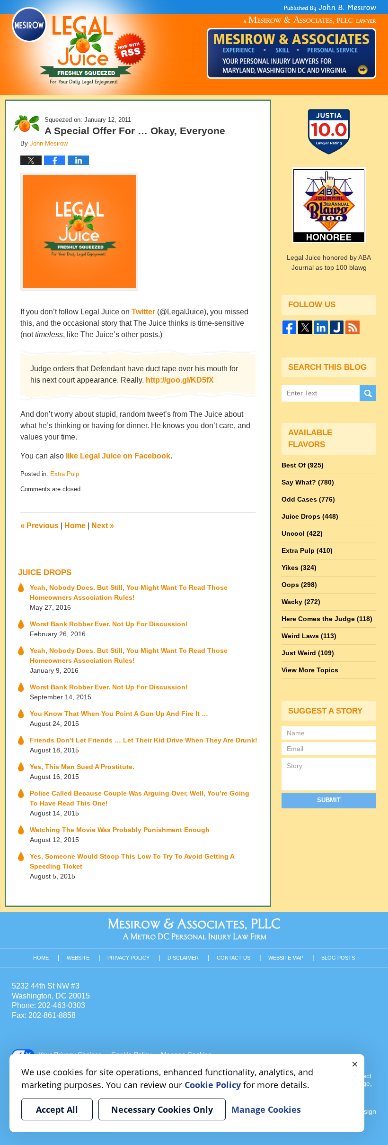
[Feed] (352, 327)
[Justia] (336, 327)
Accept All (57, 1109)
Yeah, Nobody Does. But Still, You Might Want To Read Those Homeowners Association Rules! (129, 592)
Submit (329, 800)
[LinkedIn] (321, 327)
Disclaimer (183, 958)
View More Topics (310, 670)
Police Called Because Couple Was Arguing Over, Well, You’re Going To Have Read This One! (139, 798)
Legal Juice (79, 46)
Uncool (302, 533)
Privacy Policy (128, 958)
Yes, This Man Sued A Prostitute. (82, 766)
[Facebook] (289, 327)
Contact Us (233, 958)
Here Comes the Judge (327, 619)
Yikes (299, 567)
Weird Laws (309, 636)
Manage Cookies (266, 1109)
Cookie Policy (213, 1084)
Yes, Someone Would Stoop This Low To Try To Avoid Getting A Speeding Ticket (132, 861)
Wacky (301, 601)
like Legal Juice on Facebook (118, 456)
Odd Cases (308, 499)
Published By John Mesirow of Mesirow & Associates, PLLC (291, 41)
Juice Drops (44, 572)
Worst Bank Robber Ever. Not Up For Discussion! (109, 624)
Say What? (308, 482)
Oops (299, 584)
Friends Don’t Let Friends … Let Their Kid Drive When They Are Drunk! (143, 740)
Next (102, 526)
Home (75, 526)
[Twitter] (305, 327)
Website (78, 958)
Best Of (303, 465)
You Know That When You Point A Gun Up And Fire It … (119, 713)
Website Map (285, 958)
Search (368, 393)
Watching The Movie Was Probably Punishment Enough (120, 830)
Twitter (143, 312)
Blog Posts (338, 958)
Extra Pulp (64, 473)
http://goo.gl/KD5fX (180, 380)
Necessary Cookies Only (162, 1109)
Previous (39, 526)
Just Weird (308, 653)
